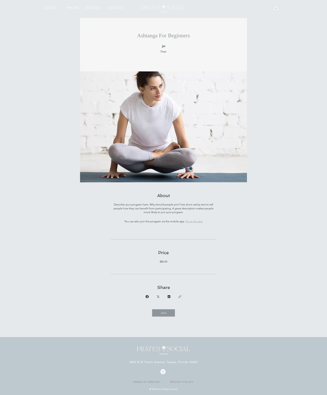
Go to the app (194, 221)
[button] (276, 8)
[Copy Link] (180, 297)
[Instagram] (163, 371)
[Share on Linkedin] (169, 297)
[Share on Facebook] (147, 297)
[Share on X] (158, 297)
